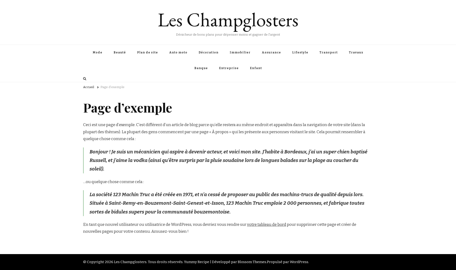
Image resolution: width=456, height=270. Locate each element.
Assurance (271, 52)
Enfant (256, 68)
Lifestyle (300, 52)
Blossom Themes (252, 262)
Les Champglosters (228, 19)
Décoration (208, 52)
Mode (97, 52)
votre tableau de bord (266, 224)
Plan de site (147, 52)
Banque (201, 68)
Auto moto (178, 52)
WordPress (299, 262)
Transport (328, 52)
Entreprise (229, 68)
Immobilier (240, 52)
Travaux (356, 52)
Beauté (120, 52)
